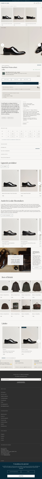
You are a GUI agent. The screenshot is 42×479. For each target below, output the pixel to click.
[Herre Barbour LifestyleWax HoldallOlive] (26, 305)
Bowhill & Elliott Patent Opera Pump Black (31, 23)
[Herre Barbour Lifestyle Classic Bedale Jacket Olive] (26, 286)
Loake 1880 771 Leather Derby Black (8, 243)
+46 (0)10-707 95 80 (5, 453)
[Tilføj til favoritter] (18, 171)
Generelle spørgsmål (4, 418)
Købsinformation (4, 414)
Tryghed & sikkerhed (4, 396)
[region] (21, 364)
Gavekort (2, 424)
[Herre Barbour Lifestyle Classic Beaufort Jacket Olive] (16, 286)
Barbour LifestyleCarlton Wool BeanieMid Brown (4, 314)
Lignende (9, 163)
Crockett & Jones (25, 349)
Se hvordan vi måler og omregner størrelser (11, 139)
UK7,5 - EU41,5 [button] (6, 79)
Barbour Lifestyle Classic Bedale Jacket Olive (26, 295)
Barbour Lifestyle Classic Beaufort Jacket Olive (15, 295)
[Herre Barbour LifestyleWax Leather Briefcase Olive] (37, 305)
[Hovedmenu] (40, 3)
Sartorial (4, 117)
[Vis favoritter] (36, 3)
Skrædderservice (4, 426)
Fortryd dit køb (3, 420)
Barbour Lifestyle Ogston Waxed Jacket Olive (36, 295)
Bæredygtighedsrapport (5, 406)
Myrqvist (4, 349)
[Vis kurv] (38, 3)
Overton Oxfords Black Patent (27, 351)
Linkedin (2, 440)
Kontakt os (3, 416)
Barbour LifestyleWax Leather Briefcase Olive (36, 314)
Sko (2, 27)
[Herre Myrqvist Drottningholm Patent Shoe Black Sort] (7, 15)
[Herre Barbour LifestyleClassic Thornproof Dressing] (16, 305)
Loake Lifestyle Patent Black (17, 23)
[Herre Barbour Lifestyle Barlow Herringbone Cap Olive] (5, 286)
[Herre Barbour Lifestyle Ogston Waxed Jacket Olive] (37, 286)
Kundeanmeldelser (4, 422)
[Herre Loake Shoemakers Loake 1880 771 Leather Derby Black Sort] (10, 229)
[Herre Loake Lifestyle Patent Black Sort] (19, 15)
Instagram (2, 434)
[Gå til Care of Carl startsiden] (5, 3)
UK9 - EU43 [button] (16, 79)
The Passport (3, 392)
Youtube (2, 438)
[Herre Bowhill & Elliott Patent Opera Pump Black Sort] (31, 15)
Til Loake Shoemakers (6, 215)
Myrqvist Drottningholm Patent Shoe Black (7, 23)
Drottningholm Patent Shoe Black (8, 351)
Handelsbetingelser (4, 398)
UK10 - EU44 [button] (26, 79)
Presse (2, 402)
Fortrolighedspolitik (4, 404)
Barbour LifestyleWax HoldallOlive (25, 314)
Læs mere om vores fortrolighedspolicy (21, 382)
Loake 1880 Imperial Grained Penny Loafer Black (28, 243)
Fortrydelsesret (3, 400)
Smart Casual (10, 117)
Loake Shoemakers (5, 65)
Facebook (2, 436)
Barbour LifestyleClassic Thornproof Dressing (15, 314)
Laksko (4, 27)
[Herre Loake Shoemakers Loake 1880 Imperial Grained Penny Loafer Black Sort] (29, 229)
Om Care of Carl (4, 394)
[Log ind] (34, 3)
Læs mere (36, 267)
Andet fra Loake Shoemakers (12, 201)
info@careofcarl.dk (7, 454)
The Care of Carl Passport (21, 0)
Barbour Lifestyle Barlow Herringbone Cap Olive (4, 295)
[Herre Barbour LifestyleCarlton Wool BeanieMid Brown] (5, 305)
